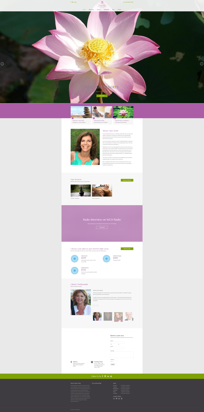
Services (99, 9)
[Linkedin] (119, 398)
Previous (94, 305)
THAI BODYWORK (99, 120)
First (111, 344)
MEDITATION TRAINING (122, 120)
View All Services (127, 180)
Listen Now (102, 227)
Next (97, 305)
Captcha (112, 359)
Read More (102, 95)
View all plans (127, 248)
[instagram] (72, 2)
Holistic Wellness (75, 198)
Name (111, 340)
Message (112, 350)
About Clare (91, 9)
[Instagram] (116, 398)
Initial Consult (84, 255)
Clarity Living (102, 5)
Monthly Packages (117, 255)
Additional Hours (85, 267)
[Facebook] (114, 398)
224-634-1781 (129, 2)
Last (118, 344)
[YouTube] (122, 398)
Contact (119, 9)
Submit (112, 364)
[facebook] (102, 376)
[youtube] (75, 2)
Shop (113, 9)
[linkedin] (108, 376)
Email (111, 346)
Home (84, 9)
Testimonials (106, 9)
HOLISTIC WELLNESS (78, 120)
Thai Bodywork (95, 198)
